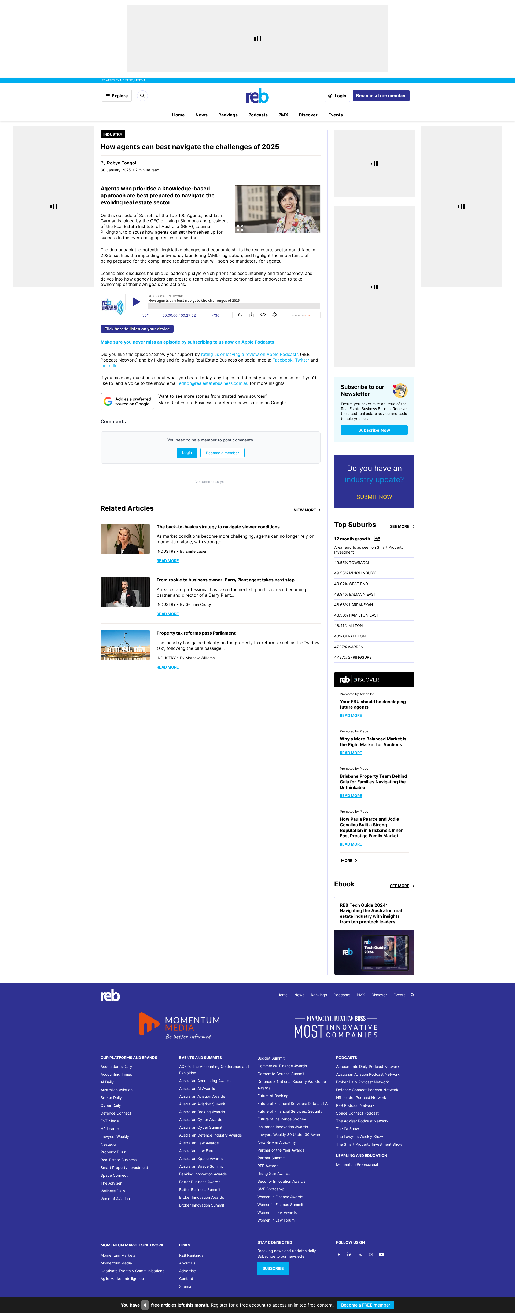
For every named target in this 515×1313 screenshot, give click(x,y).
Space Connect (114, 1175)
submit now (374, 497)
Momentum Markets (118, 1255)
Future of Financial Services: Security (290, 1111)
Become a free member (381, 95)
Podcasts (258, 114)
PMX (283, 114)
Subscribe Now (374, 430)
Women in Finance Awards (280, 1196)
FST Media (110, 1121)
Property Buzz (113, 1152)
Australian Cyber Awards (200, 1119)
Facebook (283, 360)
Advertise (187, 1270)
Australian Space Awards (201, 1158)
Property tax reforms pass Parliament (196, 633)
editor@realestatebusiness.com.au (213, 383)
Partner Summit (271, 1158)
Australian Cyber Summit (200, 1127)
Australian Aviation (117, 1089)
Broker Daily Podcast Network (362, 1082)
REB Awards (268, 1165)
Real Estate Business (119, 1159)
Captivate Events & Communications (132, 1270)
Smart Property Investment (124, 1167)
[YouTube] (381, 1254)
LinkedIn (109, 365)
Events (335, 114)
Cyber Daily (111, 1105)
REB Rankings (191, 1255)
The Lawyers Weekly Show (359, 1136)
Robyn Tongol (121, 162)
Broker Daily (111, 1097)
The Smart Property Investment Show (369, 1144)
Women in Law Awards (277, 1212)
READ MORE (168, 560)
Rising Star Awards (274, 1173)
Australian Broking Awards (202, 1111)
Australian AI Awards (197, 1088)
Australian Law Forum (197, 1150)
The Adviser (111, 1183)
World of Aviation (115, 1198)
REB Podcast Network (355, 1105)
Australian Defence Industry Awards (210, 1135)
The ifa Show (347, 1128)
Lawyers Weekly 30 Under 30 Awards (290, 1134)
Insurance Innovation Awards (283, 1126)
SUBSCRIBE (273, 1268)
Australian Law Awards (199, 1143)
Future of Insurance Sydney (282, 1119)
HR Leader (110, 1128)
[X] (360, 1254)
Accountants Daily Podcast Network (367, 1066)
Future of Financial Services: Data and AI (293, 1103)
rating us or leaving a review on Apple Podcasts (250, 354)
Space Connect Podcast (357, 1113)
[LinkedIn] (349, 1254)
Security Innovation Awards (281, 1181)
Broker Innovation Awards (201, 1197)
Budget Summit (271, 1058)
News (202, 114)
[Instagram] (371, 1254)
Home (178, 114)
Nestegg (108, 1144)
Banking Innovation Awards (203, 1174)
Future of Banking (273, 1095)
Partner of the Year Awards (281, 1150)
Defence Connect (116, 1113)
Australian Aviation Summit (202, 1104)
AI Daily (107, 1082)
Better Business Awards (199, 1181)
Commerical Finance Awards (282, 1066)
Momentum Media (116, 1263)
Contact (186, 1278)
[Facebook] (338, 1254)
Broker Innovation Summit (201, 1205)
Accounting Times (116, 1074)
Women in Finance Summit (280, 1204)
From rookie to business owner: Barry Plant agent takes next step (226, 579)
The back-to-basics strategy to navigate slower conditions (218, 526)
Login (340, 95)
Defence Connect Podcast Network (367, 1089)
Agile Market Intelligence (122, 1278)
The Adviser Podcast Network (362, 1121)
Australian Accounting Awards (205, 1080)
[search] (412, 995)
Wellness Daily (113, 1191)
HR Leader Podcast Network (361, 1097)
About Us (187, 1263)
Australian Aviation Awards (202, 1096)
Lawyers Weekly (115, 1136)
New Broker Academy (277, 1142)
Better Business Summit (199, 1189)
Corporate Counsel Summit (281, 1073)
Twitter (302, 360)
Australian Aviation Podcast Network (368, 1074)
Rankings (228, 114)
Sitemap (186, 1286)
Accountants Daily (116, 1066)
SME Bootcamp (271, 1189)
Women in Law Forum (276, 1220)
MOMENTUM (132, 80)
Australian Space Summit (201, 1166)
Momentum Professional (357, 1164)
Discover (308, 114)
